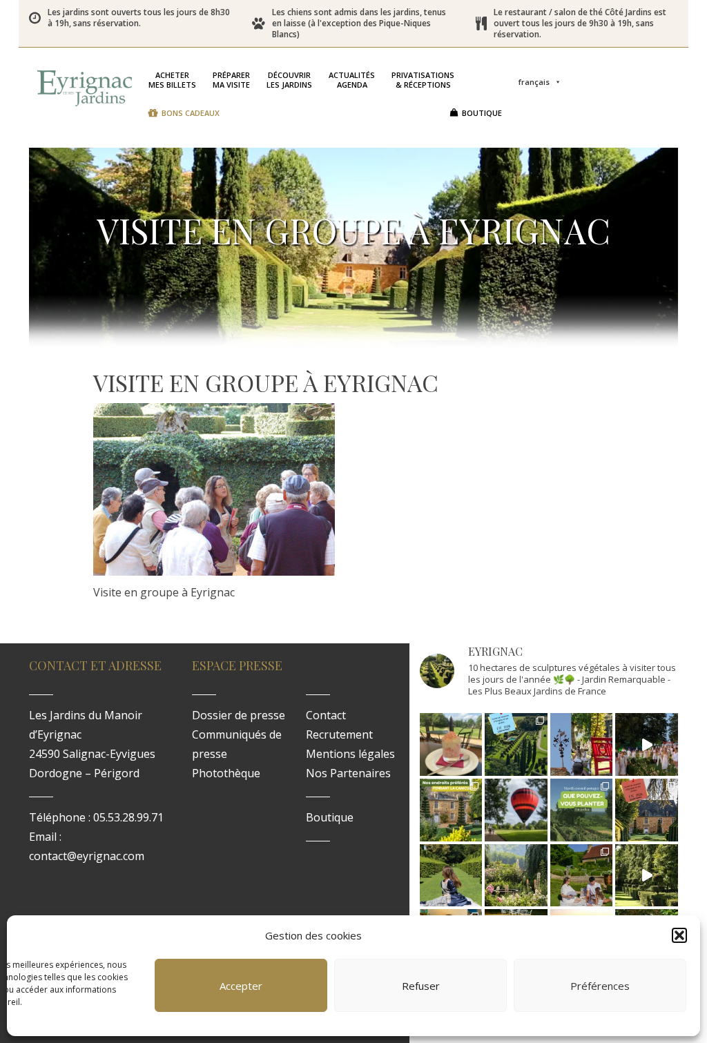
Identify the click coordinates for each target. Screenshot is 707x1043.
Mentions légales (350, 753)
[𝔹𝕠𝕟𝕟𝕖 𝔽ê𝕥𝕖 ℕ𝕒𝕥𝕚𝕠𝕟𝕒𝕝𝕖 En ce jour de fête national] (581, 744)
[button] (679, 935)
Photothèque (226, 773)
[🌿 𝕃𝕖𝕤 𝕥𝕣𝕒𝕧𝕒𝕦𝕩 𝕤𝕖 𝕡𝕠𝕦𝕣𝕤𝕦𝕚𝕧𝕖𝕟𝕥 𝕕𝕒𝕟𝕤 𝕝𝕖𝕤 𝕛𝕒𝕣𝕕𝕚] (646, 875)
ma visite (231, 80)
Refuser (421, 986)
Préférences (600, 986)
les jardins (289, 80)
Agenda (352, 80)
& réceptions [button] (422, 80)
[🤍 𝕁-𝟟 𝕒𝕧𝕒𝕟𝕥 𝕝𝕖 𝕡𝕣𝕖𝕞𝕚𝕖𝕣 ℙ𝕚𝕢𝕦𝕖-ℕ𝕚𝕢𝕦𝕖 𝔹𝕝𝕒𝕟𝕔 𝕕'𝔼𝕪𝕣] (581, 875)
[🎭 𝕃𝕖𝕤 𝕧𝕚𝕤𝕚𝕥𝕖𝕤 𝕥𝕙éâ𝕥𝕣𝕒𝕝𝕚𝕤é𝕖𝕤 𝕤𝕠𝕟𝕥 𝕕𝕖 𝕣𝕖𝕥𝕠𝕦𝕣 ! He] (451, 875)
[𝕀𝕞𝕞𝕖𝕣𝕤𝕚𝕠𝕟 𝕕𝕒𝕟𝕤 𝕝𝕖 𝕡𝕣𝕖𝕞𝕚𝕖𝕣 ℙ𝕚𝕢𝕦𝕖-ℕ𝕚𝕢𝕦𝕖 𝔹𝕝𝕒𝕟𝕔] (646, 744)
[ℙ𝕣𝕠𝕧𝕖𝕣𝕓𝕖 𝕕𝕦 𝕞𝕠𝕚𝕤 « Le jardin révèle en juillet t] (516, 875)
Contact (326, 715)
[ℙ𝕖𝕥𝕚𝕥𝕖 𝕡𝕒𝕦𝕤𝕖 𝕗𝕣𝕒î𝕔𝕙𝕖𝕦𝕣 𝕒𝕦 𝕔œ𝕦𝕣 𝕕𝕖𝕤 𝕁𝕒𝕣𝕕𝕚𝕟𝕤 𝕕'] (451, 744)
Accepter (241, 986)
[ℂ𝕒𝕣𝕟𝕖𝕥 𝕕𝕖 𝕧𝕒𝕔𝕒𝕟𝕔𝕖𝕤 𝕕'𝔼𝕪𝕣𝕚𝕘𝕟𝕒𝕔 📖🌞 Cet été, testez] (646, 810)
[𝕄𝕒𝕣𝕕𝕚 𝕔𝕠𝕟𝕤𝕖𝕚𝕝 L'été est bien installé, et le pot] (581, 810)
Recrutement (339, 734)
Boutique (482, 113)
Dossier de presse (238, 715)
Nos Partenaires (348, 773)
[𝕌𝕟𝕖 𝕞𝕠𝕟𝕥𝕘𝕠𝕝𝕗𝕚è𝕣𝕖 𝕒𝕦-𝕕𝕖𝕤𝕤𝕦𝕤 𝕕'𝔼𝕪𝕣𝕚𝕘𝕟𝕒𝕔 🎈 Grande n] (516, 810)
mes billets (172, 80)
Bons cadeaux (191, 113)
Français (534, 82)
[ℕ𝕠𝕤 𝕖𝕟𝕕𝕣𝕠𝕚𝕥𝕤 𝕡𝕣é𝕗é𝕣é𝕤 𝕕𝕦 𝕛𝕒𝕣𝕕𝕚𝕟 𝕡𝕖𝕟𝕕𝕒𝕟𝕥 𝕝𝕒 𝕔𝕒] (451, 810)
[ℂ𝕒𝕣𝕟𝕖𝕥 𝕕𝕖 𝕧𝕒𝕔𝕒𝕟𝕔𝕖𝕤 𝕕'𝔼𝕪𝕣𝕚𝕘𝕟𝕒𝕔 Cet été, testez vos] (516, 744)
